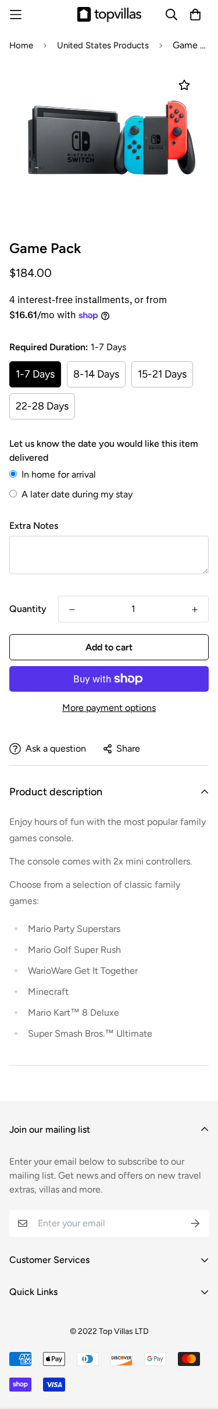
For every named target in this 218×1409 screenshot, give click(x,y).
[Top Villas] (109, 14)
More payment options (109, 707)
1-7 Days (35, 374)
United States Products (103, 45)
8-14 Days (96, 374)
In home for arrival (59, 474)
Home (21, 45)
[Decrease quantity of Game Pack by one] (72, 609)
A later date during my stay (77, 494)
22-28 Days (42, 406)
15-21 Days (162, 374)
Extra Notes (33, 525)
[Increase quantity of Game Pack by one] (194, 609)
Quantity (28, 608)
